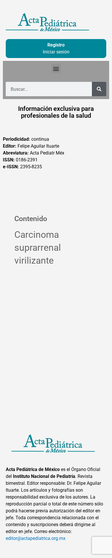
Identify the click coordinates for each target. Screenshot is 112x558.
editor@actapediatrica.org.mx (35, 538)
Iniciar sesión (56, 52)
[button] (56, 68)
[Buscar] (99, 89)
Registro (56, 45)
